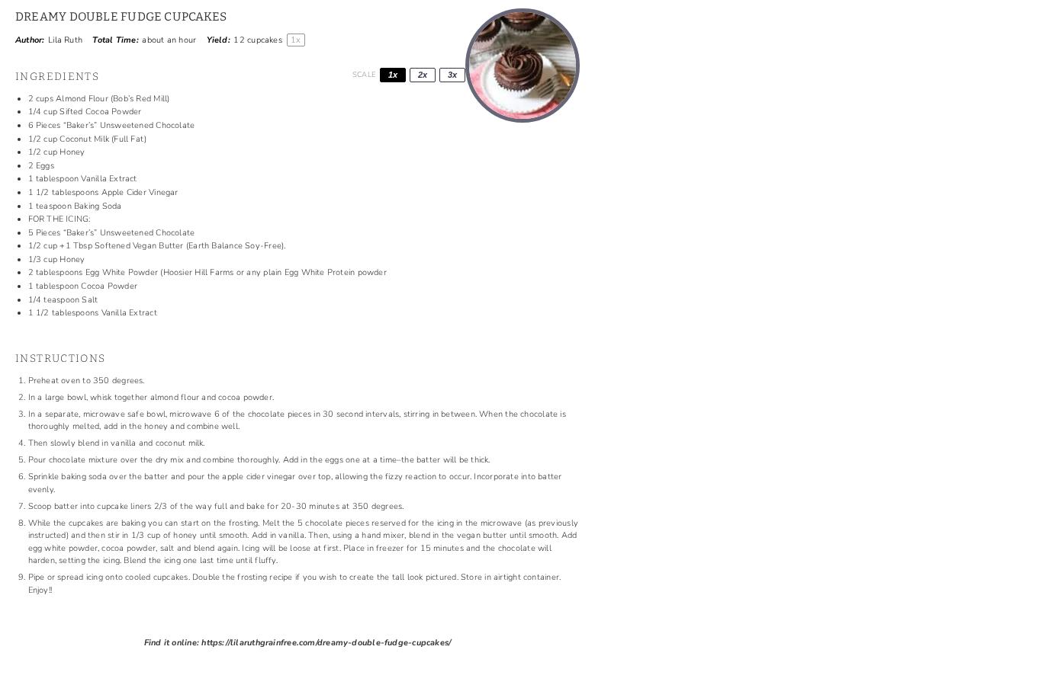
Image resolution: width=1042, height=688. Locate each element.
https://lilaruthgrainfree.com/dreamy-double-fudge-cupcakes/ (326, 642)
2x (422, 74)
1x (392, 74)
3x (452, 74)
